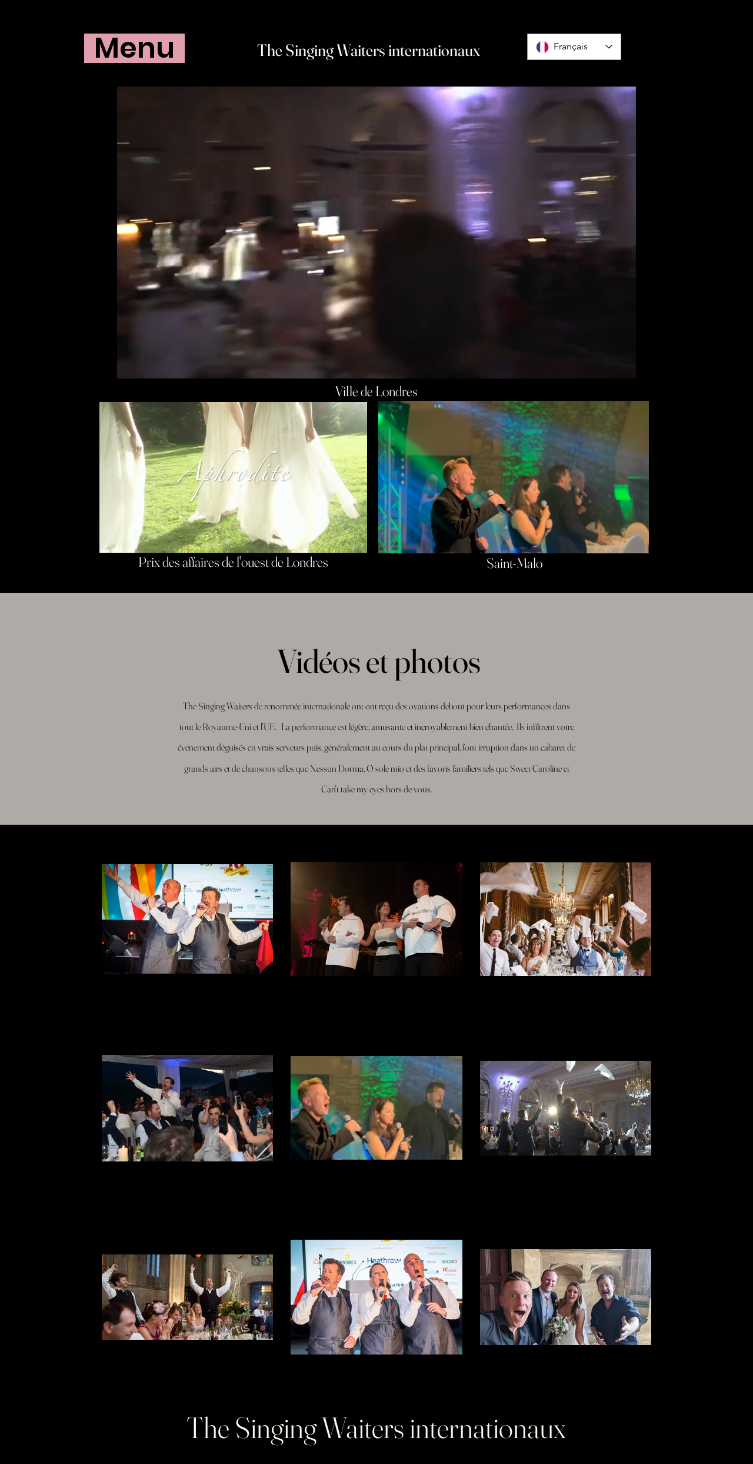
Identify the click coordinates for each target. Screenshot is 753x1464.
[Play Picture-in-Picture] (600, 362)
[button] (134, 48)
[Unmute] (152, 362)
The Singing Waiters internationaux (368, 50)
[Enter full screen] (620, 362)
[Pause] (132, 362)
